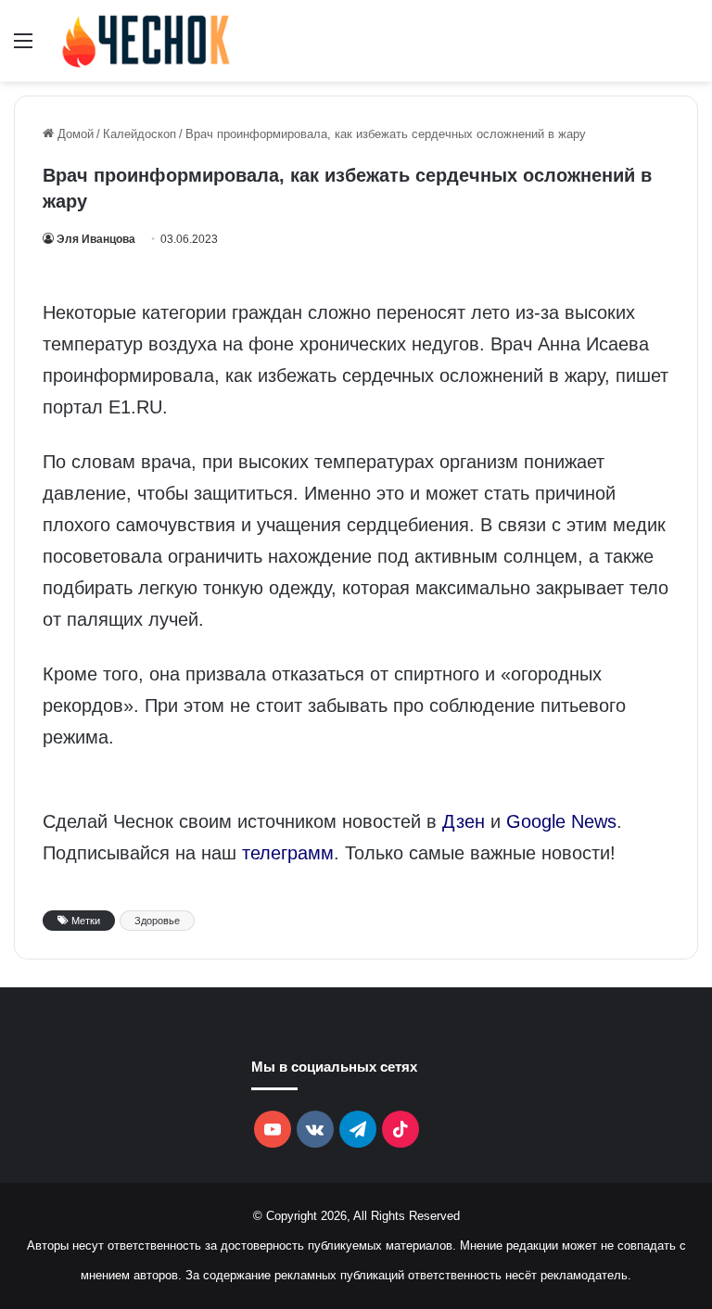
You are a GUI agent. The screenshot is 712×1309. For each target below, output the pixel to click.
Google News (561, 821)
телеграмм (288, 853)
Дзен (463, 821)
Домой (74, 134)
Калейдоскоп (139, 134)
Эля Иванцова (96, 239)
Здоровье (157, 920)
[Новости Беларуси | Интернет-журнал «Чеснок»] (146, 41)
